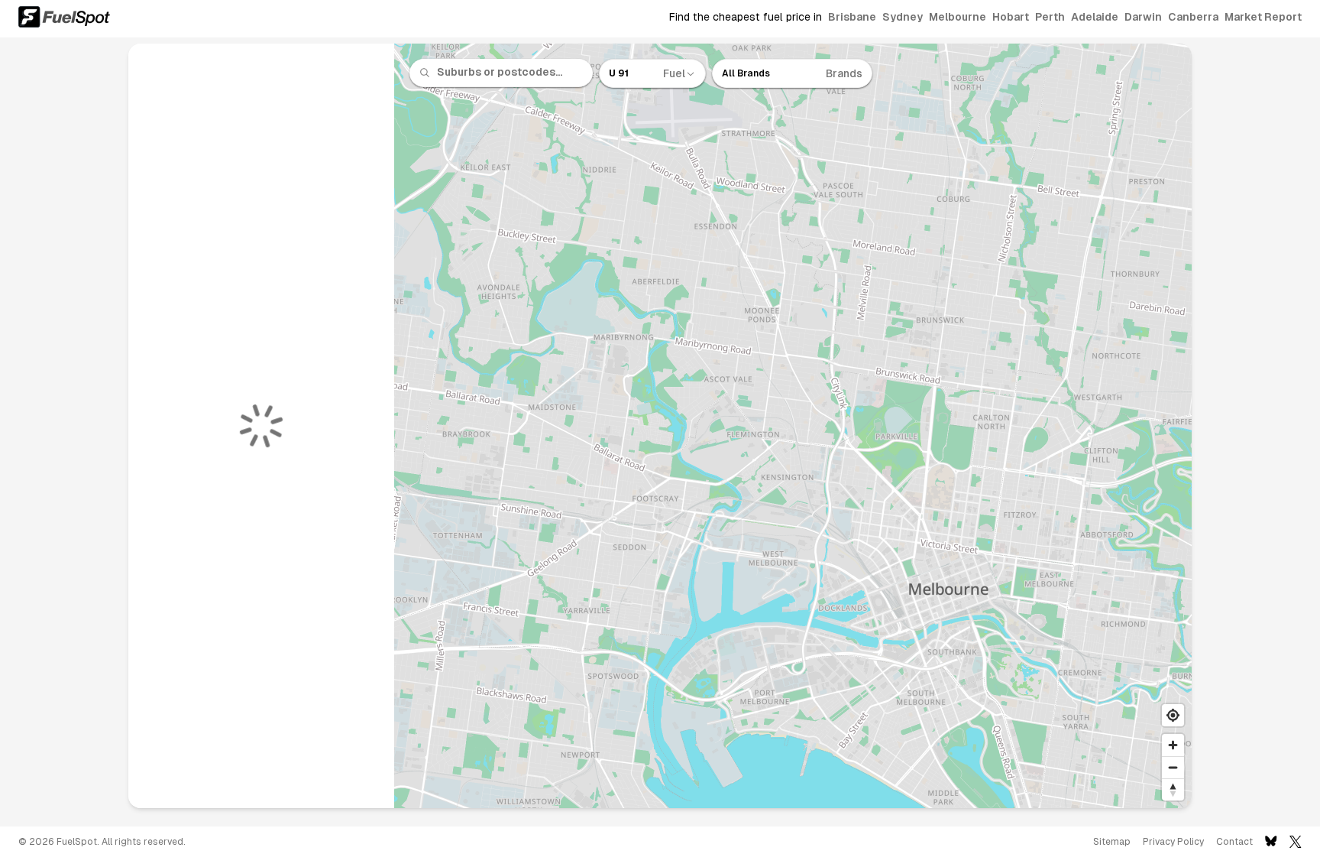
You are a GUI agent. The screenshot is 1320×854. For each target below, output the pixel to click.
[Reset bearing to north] (1173, 789)
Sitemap (1112, 841)
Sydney (902, 17)
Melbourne (957, 17)
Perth (1050, 17)
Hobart (1010, 17)
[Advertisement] (61, 432)
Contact (1234, 841)
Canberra (1193, 17)
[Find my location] (1173, 715)
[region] (793, 426)
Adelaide (1094, 17)
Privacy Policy (1173, 841)
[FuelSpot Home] (64, 17)
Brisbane (852, 17)
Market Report (1263, 17)
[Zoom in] (1173, 745)
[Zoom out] (1173, 767)
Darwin (1143, 17)
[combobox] (510, 72)
